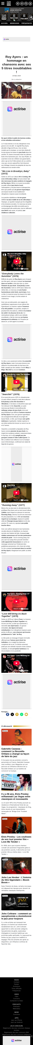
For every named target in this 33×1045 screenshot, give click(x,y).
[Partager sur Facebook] (7, 715)
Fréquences (26, 23)
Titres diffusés (16, 988)
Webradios (14, 23)
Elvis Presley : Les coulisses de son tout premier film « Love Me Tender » (16, 839)
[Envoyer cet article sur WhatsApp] (21, 715)
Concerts (16, 998)
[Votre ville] (18, 3)
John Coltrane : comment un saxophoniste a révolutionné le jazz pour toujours (16, 916)
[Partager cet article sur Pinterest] (16, 715)
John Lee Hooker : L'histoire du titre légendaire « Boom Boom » (16, 880)
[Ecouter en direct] (22, 3)
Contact (16, 982)
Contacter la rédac (16, 1001)
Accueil (4, 23)
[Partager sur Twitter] (12, 715)
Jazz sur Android (16, 1022)
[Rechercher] (26, 3)
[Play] (2, 16)
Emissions (16, 986)
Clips (16, 996)
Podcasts (16, 1006)
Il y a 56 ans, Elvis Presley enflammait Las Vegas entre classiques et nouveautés (15, 796)
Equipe (16, 984)
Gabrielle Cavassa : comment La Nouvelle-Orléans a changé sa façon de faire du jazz (15, 753)
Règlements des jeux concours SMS (16, 1032)
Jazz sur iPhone (16, 1020)
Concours (16, 1014)
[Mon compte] (30, 3)
